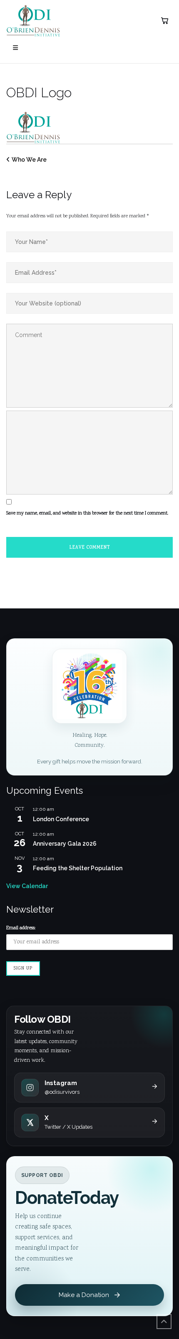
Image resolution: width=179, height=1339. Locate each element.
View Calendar (27, 886)
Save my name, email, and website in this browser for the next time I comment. (87, 513)
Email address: (20, 928)
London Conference (61, 819)
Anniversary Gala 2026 (65, 843)
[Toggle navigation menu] (15, 48)
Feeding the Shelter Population (77, 868)
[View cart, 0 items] (164, 21)
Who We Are (29, 159)
